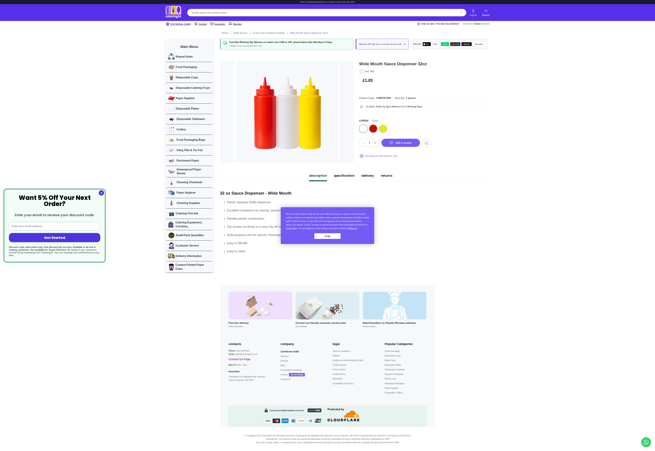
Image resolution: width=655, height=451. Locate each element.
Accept (327, 236)
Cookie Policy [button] (291, 228)
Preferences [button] (352, 228)
